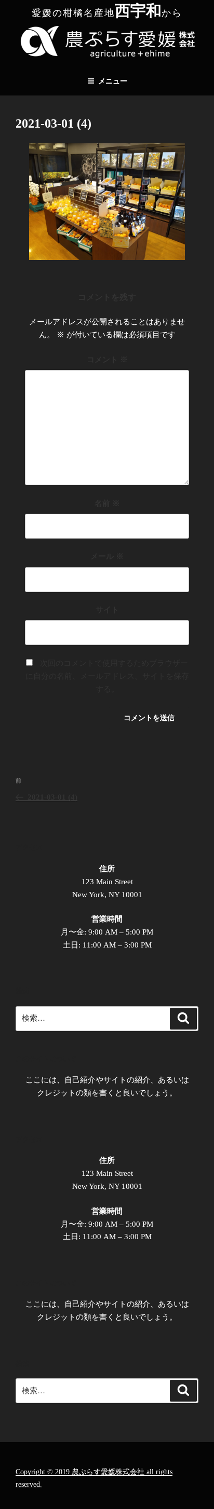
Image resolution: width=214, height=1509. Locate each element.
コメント (107, 359)
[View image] (107, 257)
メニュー (112, 81)
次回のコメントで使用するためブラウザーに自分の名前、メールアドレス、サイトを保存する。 (107, 676)
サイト (107, 610)
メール (107, 556)
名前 (107, 503)
